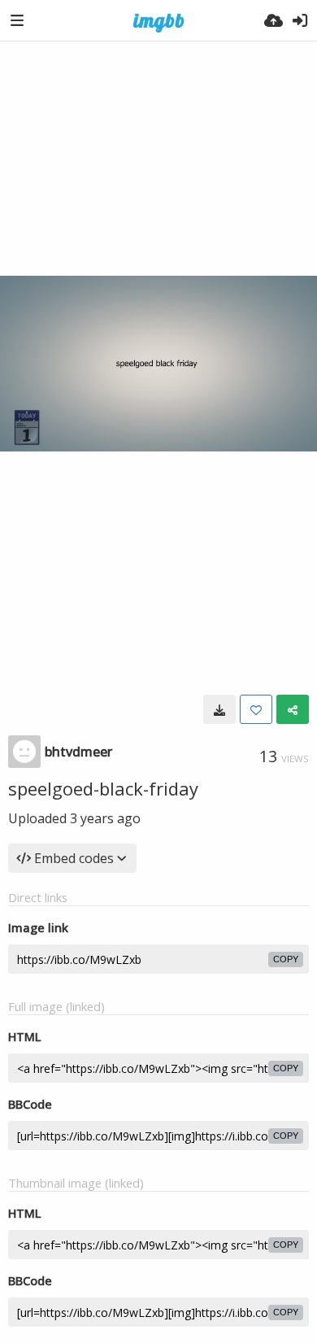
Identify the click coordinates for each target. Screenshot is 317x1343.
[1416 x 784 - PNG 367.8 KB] (219, 709)
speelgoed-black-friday (103, 788)
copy (285, 959)
